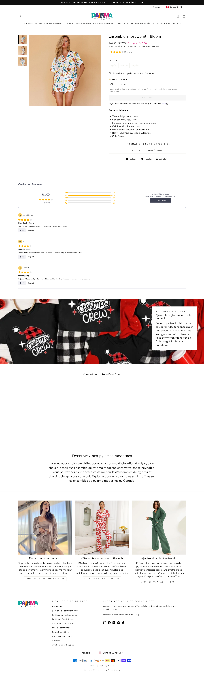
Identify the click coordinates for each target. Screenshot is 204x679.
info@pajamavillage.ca (63, 644)
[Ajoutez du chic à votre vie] (159, 528)
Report (31, 230)
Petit (113, 65)
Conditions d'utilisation (63, 623)
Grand (135, 65)
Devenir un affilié (60, 632)
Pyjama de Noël (140, 23)
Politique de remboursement (65, 615)
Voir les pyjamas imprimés (101, 579)
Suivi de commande (61, 627)
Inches (122, 84)
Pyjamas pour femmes (49, 23)
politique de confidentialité (65, 610)
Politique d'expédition (62, 619)
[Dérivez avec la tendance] (45, 528)
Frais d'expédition (117, 46)
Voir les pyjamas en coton (159, 582)
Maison (28, 23)
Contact (56, 640)
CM (112, 84)
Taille (113, 60)
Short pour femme (79, 23)
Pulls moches (162, 23)
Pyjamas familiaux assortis (111, 23)
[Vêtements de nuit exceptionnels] (102, 528)
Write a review (160, 200)
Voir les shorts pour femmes (45, 579)
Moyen (124, 65)
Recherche (57, 606)
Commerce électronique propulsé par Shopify (102, 670)
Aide (175, 23)
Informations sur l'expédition (147, 144)
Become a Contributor (62, 636)
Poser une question (147, 150)
